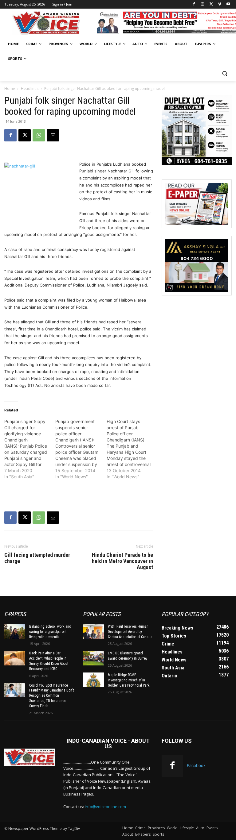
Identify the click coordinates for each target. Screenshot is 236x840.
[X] (211, 4)
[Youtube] (228, 4)
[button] (224, 73)
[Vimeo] (219, 4)
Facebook (196, 765)
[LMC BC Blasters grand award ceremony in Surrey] (93, 658)
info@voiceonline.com (105, 806)
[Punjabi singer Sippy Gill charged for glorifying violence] (29, 449)
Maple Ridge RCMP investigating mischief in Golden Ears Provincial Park (129, 680)
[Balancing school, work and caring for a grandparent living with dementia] (14, 631)
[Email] (53, 135)
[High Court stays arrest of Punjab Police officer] (132, 449)
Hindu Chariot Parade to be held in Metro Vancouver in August (122, 561)
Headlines (29, 88)
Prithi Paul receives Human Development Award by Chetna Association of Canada (130, 631)
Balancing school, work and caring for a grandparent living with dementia (50, 631)
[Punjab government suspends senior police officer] (80, 449)
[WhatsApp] (39, 135)
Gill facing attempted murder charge (37, 558)
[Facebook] (194, 4)
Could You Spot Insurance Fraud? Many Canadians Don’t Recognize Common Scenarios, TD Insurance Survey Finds (51, 695)
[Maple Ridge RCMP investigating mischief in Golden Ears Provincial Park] (93, 679)
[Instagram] (202, 4)
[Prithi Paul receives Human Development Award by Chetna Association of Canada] (93, 631)
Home (9, 88)
